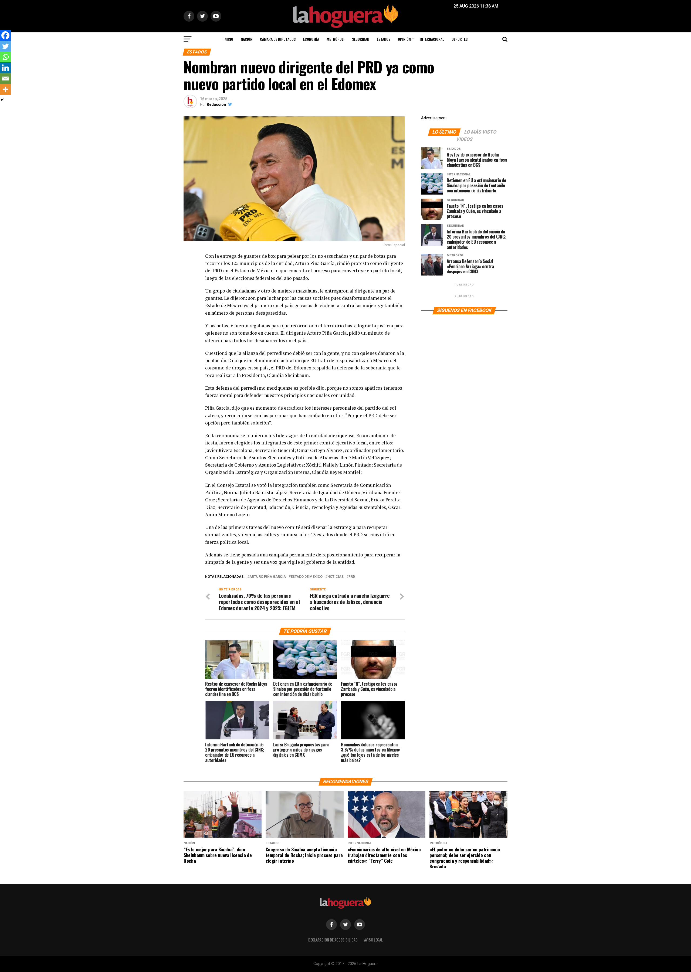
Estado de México (307, 577)
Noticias (335, 577)
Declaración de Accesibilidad (333, 940)
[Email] (5, 78)
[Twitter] (5, 46)
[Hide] (2, 100)
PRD (351, 577)
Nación (246, 39)
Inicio (228, 39)
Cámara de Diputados (278, 39)
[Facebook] (5, 35)
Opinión (404, 39)
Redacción (216, 104)
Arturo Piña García (267, 577)
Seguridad (360, 39)
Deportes (460, 39)
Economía (311, 39)
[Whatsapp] (5, 57)
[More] (5, 89)
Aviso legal (373, 940)
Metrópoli (335, 39)
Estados (383, 39)
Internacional (432, 39)
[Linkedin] (5, 67)
